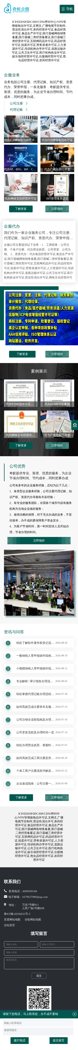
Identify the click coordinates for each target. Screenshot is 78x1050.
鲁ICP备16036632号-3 (17, 913)
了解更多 (21, 208)
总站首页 (9, 925)
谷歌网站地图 (33, 919)
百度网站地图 (12, 919)
